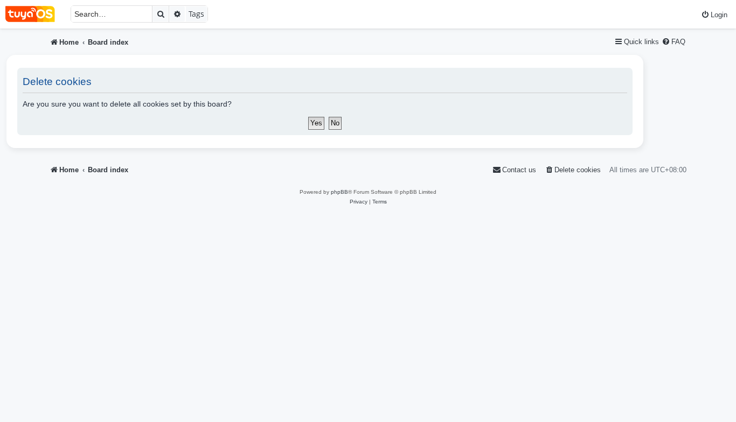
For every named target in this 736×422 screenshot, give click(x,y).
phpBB (339, 192)
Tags (196, 14)
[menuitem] (714, 15)
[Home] (35, 14)
